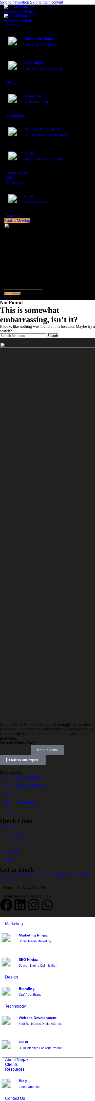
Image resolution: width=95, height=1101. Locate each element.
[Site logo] (29, 11)
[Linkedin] (20, 905)
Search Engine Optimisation (25, 786)
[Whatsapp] (47, 905)
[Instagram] (33, 905)
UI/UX (8, 811)
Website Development (20, 803)
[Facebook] (6, 905)
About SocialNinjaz (18, 834)
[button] (23, 760)
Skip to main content (46, 2)
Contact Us (12, 851)
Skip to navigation (15, 2)
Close (4, 919)
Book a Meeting (17, 220)
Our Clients (12, 843)
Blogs (7, 826)
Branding (10, 794)
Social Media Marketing (22, 778)
